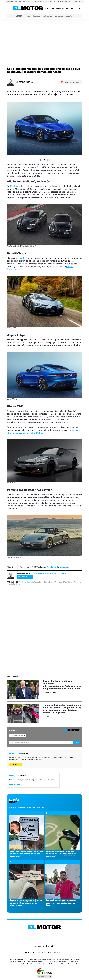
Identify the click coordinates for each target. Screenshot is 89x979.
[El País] (47, 8)
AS (34, 807)
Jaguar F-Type (63, 582)
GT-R (56, 582)
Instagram (64, 567)
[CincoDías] (60, 8)
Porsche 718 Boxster (74, 582)
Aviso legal (15, 941)
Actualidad (11, 65)
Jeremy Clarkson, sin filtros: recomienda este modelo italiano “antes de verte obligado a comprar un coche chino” (62, 685)
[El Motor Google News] (52, 946)
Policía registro (39, 1)
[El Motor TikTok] (49, 946)
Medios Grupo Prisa (44, 976)
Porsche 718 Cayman (14, 584)
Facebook (51, 567)
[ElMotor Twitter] (43, 946)
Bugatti (21, 258)
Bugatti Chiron (48, 582)
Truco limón (59, 1)
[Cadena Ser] (78, 8)
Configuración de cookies (41, 941)
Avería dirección (79, 1)
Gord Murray (50, 1)
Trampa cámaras (28, 1)
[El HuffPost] (69, 8)
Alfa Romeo (15, 186)
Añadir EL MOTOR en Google (72, 82)
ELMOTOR (12, 807)
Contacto (73, 941)
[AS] (53, 8)
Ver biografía (23, 577)
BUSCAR (15, 784)
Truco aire (17, 1)
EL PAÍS (29, 807)
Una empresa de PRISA (44, 971)
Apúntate (15, 764)
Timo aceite (69, 1)
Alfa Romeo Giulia (24, 582)
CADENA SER (40, 807)
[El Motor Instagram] (46, 946)
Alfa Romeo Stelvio (37, 582)
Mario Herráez (24, 81)
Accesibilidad (65, 941)
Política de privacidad (26, 941)
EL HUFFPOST (22, 807)
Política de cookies (54, 941)
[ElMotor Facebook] (40, 946)
